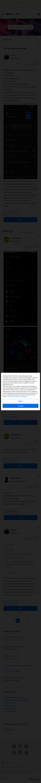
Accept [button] (20, 406)
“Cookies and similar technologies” (17, 396)
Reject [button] (20, 401)
